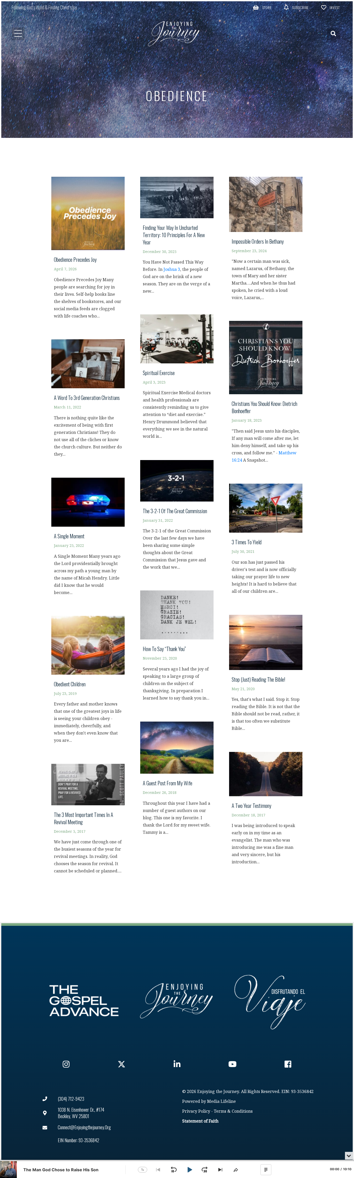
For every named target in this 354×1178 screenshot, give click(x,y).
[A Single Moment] (88, 538)
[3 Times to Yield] (266, 541)
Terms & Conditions (233, 1111)
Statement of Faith (200, 1121)
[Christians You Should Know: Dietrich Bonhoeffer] (266, 394)
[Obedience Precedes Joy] (88, 250)
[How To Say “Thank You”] (177, 648)
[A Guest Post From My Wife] (177, 780)
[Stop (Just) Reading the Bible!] (266, 676)
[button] (262, 7)
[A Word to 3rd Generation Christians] (88, 400)
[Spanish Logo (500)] (270, 1000)
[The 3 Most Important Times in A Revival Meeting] (88, 821)
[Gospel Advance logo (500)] (84, 1000)
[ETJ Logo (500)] (177, 1000)
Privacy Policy (196, 1111)
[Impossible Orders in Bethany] (266, 241)
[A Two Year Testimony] (266, 811)
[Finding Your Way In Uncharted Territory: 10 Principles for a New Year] (177, 238)
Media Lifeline (221, 1101)
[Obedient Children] (88, 682)
